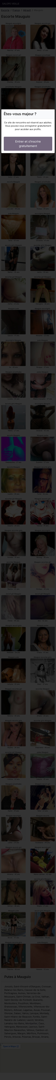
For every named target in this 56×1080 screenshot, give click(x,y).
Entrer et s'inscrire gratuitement (28, 144)
